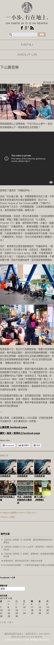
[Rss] (32, 28)
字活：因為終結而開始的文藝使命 (24, 499)
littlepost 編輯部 (10, 512)
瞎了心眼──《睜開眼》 (40, 498)
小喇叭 (12, 516)
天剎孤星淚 (5, 475)
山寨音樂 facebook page (14, 427)
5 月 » (10, 622)
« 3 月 (3, 622)
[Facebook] (22, 28)
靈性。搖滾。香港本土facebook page (20, 433)
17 (24, 610)
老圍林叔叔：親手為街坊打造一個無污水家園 (22, 560)
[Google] (27, 28)
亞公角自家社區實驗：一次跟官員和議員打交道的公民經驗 (28, 565)
